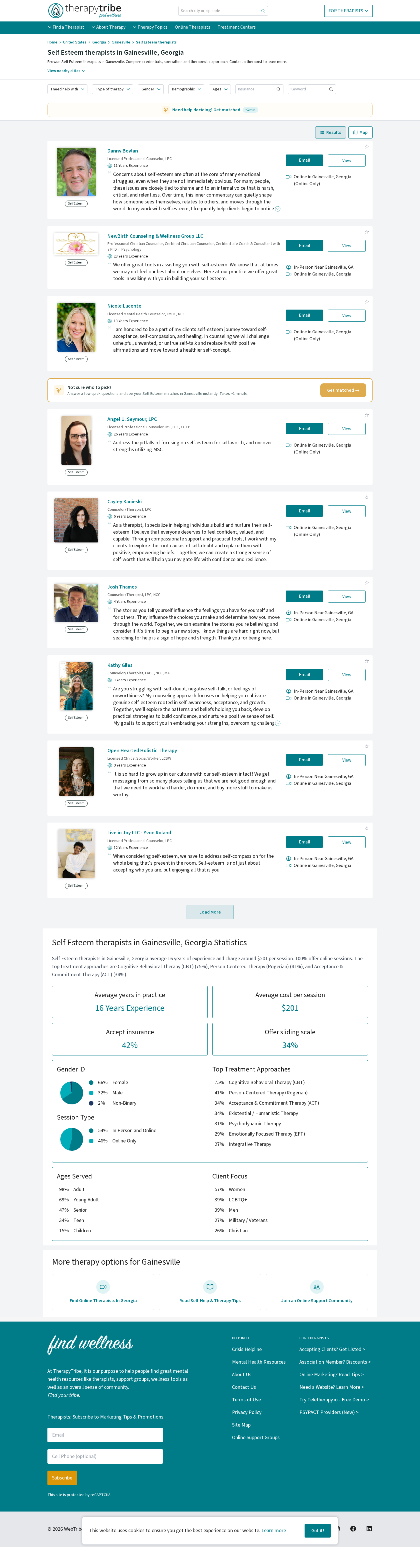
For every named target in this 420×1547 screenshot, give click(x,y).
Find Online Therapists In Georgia (103, 1301)
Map (363, 132)
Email (304, 160)
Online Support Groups (256, 1437)
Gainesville (121, 42)
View (346, 160)
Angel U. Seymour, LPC (132, 419)
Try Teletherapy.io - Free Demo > (334, 1399)
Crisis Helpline (247, 1349)
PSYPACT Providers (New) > (329, 1412)
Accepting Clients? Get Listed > (332, 1349)
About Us (241, 1374)
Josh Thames (122, 587)
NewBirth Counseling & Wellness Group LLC (155, 236)
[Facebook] (353, 1528)
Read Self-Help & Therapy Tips (210, 1301)
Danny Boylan (122, 150)
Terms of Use (246, 1399)
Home (52, 42)
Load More (210, 912)
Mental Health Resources (259, 1362)
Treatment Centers (237, 27)
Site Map (241, 1425)
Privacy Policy (246, 1412)
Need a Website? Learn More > (331, 1387)
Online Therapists (192, 27)
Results (333, 132)
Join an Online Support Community (317, 1301)
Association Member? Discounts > (335, 1362)
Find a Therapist (68, 27)
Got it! (317, 1531)
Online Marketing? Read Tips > (331, 1374)
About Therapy (110, 27)
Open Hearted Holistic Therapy (142, 750)
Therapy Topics (152, 27)
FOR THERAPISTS (346, 11)
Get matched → (343, 390)
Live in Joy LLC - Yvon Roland (139, 832)
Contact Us (244, 1387)
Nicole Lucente (124, 306)
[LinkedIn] (369, 1528)
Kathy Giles (120, 665)
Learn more (273, 1530)
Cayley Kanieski (124, 501)
